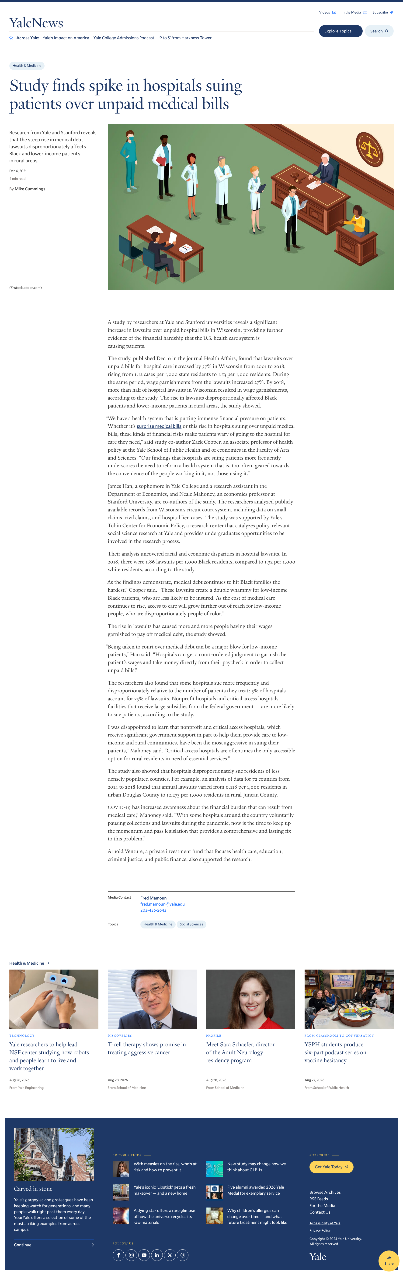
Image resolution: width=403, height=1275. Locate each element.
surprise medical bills (159, 426)
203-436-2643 (153, 910)
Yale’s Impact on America (66, 37)
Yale (317, 1257)
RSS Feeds (318, 1198)
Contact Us (319, 1212)
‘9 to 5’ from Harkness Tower (185, 37)
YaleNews (36, 24)
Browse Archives (325, 1192)
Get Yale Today (329, 1166)
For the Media (322, 1205)
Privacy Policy (319, 1230)
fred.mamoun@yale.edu (162, 904)
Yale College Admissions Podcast (123, 37)
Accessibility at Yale (324, 1223)
